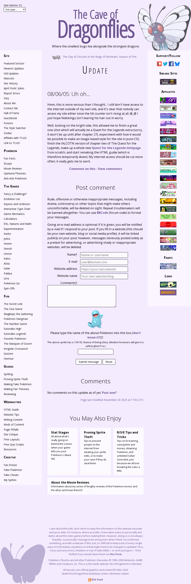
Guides (8, 366)
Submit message (89, 362)
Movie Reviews (13, 168)
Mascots (9, 78)
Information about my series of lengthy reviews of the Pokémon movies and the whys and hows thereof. (94, 486)
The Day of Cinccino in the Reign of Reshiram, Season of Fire (99, 56)
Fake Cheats (11, 475)
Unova (8, 253)
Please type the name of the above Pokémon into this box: (95, 335)
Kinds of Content (14, 424)
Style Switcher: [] (13, 5)
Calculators (10, 218)
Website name (67, 276)
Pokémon (10, 150)
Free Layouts (12, 439)
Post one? (109, 393)
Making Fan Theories (16, 389)
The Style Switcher (15, 128)
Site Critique (11, 434)
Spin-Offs (9, 288)
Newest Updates (14, 68)
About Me (10, 103)
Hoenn (8, 243)
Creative (10, 457)
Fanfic (168, 257)
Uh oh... (68, 93)
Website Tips (11, 414)
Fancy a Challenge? (15, 194)
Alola (7, 263)
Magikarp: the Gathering (18, 314)
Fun (6, 296)
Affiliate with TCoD (15, 138)
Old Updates (11, 73)
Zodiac (8, 133)
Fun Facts (9, 158)
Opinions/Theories (15, 173)
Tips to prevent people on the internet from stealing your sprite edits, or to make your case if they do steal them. (95, 447)
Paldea (8, 273)
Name (72, 254)
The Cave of (95, 22)
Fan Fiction (10, 465)
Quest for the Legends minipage (116, 148)
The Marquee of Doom (18, 343)
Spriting (8, 374)
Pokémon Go (12, 283)
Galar (7, 268)
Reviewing (10, 394)
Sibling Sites (168, 73)
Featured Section (14, 63)
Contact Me (11, 108)
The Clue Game (13, 309)
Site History (11, 83)
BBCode (102, 213)
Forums (8, 123)
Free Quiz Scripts (14, 444)
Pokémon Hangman (16, 319)
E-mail (73, 262)
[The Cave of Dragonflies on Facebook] (171, 64)
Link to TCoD (12, 143)
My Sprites (10, 480)
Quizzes (8, 353)
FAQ (6, 98)
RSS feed (97, 579)
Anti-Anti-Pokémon (15, 178)
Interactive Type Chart (17, 209)
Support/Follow (168, 55)
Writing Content (13, 419)
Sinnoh (8, 248)
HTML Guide (11, 409)
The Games (11, 186)
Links (168, 276)
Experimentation (14, 229)
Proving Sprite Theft (16, 379)
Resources (10, 449)
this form (116, 554)
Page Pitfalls (11, 429)
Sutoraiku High (12, 328)
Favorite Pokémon (15, 338)
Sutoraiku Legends (15, 334)
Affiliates (168, 91)
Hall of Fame (11, 113)
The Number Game (15, 324)
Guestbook (10, 118)
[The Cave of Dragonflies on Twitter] (165, 64)
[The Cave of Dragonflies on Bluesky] (177, 64)
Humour (9, 358)
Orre (6, 278)
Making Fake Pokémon (18, 384)
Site (6, 55)
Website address (65, 269)
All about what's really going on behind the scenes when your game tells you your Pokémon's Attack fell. (61, 445)
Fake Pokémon (13, 470)
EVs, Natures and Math (18, 224)
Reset (109, 362)
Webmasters (12, 402)
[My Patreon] (159, 64)
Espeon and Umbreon (17, 204)
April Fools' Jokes (14, 88)
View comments (110, 169)
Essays (8, 163)
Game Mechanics (14, 214)
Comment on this (82, 169)
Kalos (7, 258)
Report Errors (12, 93)
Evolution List (12, 199)
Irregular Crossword (16, 348)
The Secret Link (13, 304)
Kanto (7, 233)
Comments (68, 283)
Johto (7, 238)
